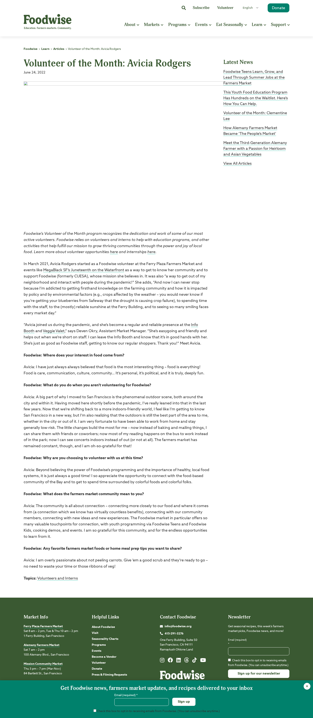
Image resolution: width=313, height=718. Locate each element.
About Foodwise (103, 627)
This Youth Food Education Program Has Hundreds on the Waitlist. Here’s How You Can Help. (255, 98)
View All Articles (237, 164)
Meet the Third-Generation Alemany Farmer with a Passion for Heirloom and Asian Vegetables (255, 148)
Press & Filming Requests (109, 674)
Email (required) (237, 642)
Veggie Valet (54, 331)
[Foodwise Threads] (186, 661)
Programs (177, 24)
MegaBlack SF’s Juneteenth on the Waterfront (83, 270)
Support (278, 24)
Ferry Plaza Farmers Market (43, 626)
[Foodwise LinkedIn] (178, 661)
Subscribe (201, 7)
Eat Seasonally (229, 24)
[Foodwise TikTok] (194, 661)
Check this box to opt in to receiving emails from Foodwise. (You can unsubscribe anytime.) (158, 711)
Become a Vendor (104, 656)
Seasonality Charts (105, 638)
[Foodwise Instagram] (162, 661)
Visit (95, 632)
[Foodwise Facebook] (170, 661)
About (129, 24)
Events (201, 24)
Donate (278, 8)
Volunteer (225, 7)
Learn (257, 24)
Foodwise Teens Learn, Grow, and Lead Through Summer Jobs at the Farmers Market (254, 77)
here (114, 252)
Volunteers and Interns (57, 578)
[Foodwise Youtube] (203, 661)
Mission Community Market (43, 663)
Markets (151, 24)
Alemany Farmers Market (41, 645)
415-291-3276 (174, 633)
